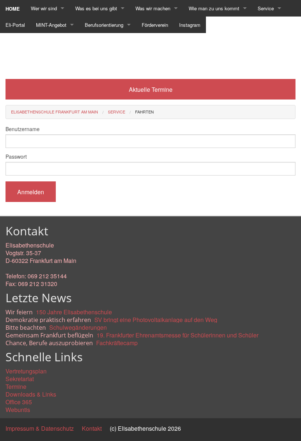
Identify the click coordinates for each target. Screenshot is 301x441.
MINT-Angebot (51, 24)
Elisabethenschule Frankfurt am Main (54, 112)
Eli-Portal (15, 24)
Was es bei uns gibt (96, 8)
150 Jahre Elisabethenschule (74, 312)
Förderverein (155, 24)
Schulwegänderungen (78, 327)
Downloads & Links (31, 394)
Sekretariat (20, 379)
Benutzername (23, 128)
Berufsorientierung (104, 24)
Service (266, 8)
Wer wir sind (44, 8)
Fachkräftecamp (117, 343)
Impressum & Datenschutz (40, 428)
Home (13, 8)
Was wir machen (152, 8)
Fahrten (144, 112)
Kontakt (92, 428)
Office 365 (19, 402)
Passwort (16, 156)
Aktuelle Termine (151, 89)
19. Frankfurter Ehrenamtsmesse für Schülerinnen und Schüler (177, 335)
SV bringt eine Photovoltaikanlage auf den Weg (155, 319)
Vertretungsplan (26, 371)
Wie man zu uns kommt (214, 8)
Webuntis (18, 409)
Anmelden (30, 192)
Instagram (189, 24)
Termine (16, 386)
